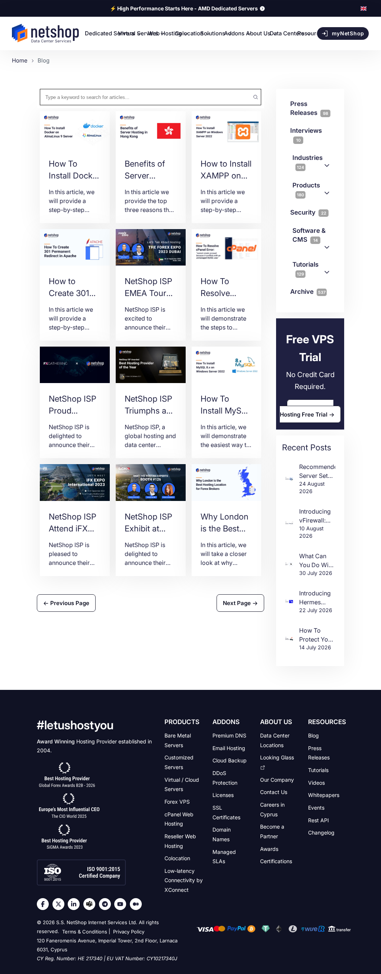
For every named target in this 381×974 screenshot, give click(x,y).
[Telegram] (107, 904)
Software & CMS (309, 235)
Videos (316, 782)
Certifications (276, 861)
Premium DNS (229, 735)
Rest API (318, 820)
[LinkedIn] (75, 904)
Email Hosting (228, 748)
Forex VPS (177, 801)
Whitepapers (323, 795)
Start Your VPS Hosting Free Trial (307, 411)
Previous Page (69, 603)
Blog (313, 735)
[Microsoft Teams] (91, 904)
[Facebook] (44, 904)
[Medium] (137, 904)
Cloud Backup (229, 760)
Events (316, 807)
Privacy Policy (128, 932)
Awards (269, 848)
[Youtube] (122, 904)
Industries (307, 162)
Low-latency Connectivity (183, 880)
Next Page (237, 603)
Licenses (223, 795)
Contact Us (273, 792)
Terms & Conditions (84, 932)
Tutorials (305, 269)
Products (306, 189)
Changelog (321, 832)
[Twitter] (60, 904)
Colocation (177, 858)
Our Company (277, 779)
